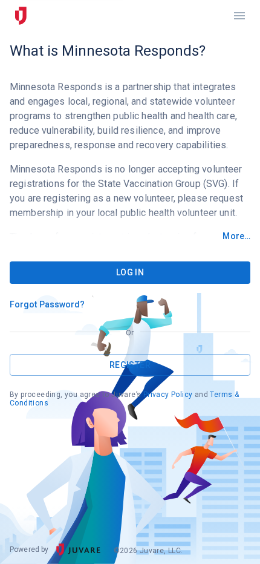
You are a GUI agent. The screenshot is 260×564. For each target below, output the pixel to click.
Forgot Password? (47, 304)
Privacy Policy (168, 394)
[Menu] (239, 16)
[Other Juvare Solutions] (20, 16)
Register (130, 365)
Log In (130, 272)
